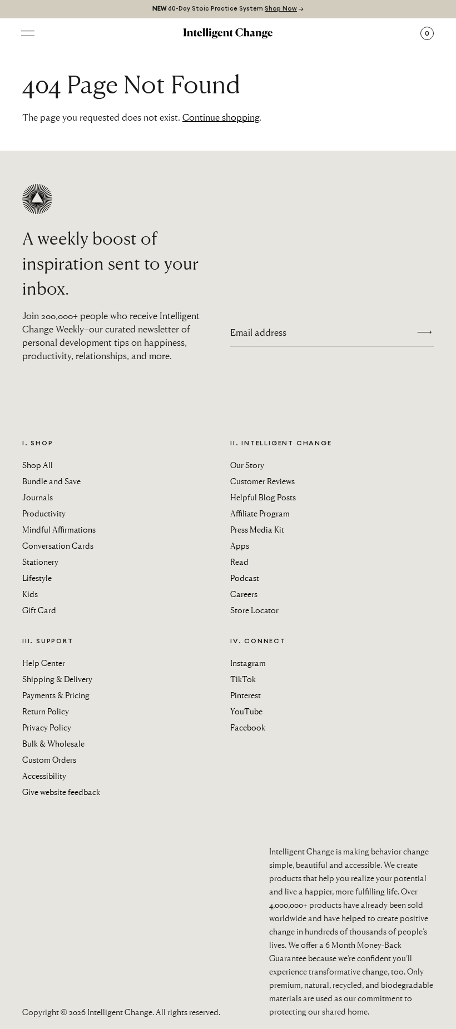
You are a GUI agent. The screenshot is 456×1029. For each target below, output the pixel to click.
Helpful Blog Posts (263, 497)
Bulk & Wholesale (53, 743)
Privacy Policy (46, 727)
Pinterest (245, 695)
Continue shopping (220, 117)
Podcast (244, 578)
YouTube (246, 711)
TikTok (243, 679)
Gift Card (39, 610)
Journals (37, 497)
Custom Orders (49, 759)
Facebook (247, 727)
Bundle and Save (51, 481)
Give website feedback (61, 792)
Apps (239, 545)
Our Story (247, 465)
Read (239, 561)
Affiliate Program (260, 513)
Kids (30, 594)
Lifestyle (37, 578)
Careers (243, 594)
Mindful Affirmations (59, 529)
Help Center (43, 663)
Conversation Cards (57, 545)
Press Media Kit (257, 529)
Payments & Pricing (56, 695)
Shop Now (281, 9)
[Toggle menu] (27, 33)
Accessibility (44, 775)
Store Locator (254, 610)
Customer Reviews (262, 481)
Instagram (248, 663)
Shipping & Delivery (57, 679)
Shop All (37, 465)
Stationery (40, 561)
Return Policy (45, 711)
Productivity (44, 513)
